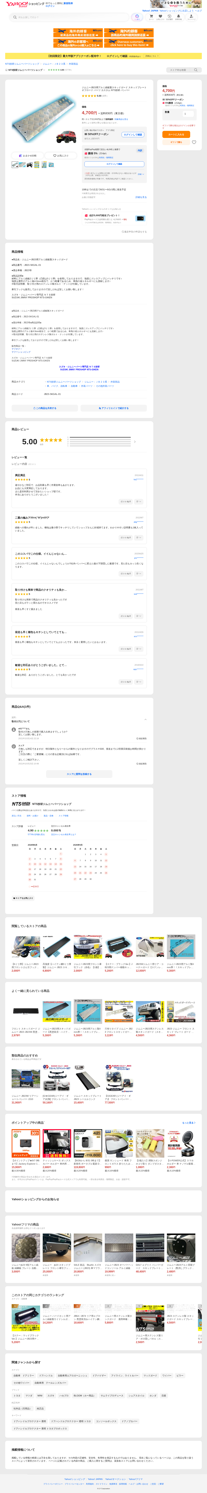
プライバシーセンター (74, 1484)
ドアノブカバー (129, 1421)
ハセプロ (64, 1395)
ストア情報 (63, 816)
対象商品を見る (121, 119)
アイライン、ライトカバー (124, 1375)
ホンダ (153, 1395)
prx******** (138, 558)
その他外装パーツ (105, 386)
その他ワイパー (21, 1383)
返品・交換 (48, 816)
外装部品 (73, 64)
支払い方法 (16, 816)
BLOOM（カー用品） (85, 1395)
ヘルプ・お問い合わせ (138, 1484)
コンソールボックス (106, 1421)
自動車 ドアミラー (24, 1375)
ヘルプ (198, 10)
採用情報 (123, 1484)
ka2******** (138, 479)
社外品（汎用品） (23, 1408)
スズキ (51, 1395)
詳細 (140, 174)
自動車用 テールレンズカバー (50, 1383)
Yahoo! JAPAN (150, 10)
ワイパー (166, 1375)
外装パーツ (87, 386)
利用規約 (90, 1484)
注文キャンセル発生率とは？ (63, 834)
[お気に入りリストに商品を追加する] (194, 142)
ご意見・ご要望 (157, 1484)
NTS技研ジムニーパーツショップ (22, 64)
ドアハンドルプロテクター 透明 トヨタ (71, 1421)
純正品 (40, 1408)
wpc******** (138, 669)
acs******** (138, 636)
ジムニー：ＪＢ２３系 (54, 64)
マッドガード (150, 1375)
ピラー (180, 1375)
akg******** (138, 522)
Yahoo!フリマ (136, 1479)
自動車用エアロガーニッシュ (72, 1375)
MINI (40, 1395)
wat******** (138, 594)
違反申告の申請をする (135, 231)
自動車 (74, 386)
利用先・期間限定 (106, 157)
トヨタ (17, 1395)
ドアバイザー (99, 1375)
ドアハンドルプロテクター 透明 (30, 1421)
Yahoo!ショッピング (74, 1479)
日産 (164, 1395)
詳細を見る (141, 197)
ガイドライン (101, 1484)
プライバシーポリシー (53, 1484)
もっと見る (188, 1122)
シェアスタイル (136, 1395)
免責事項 (113, 1484)
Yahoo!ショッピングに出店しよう (176, 10)
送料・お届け (32, 816)
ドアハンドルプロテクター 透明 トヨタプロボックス (40, 1428)
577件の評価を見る (36, 834)
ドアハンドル (46, 1375)
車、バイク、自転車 (57, 386)
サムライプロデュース (112, 1395)
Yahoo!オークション (115, 1479)
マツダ (29, 1395)
